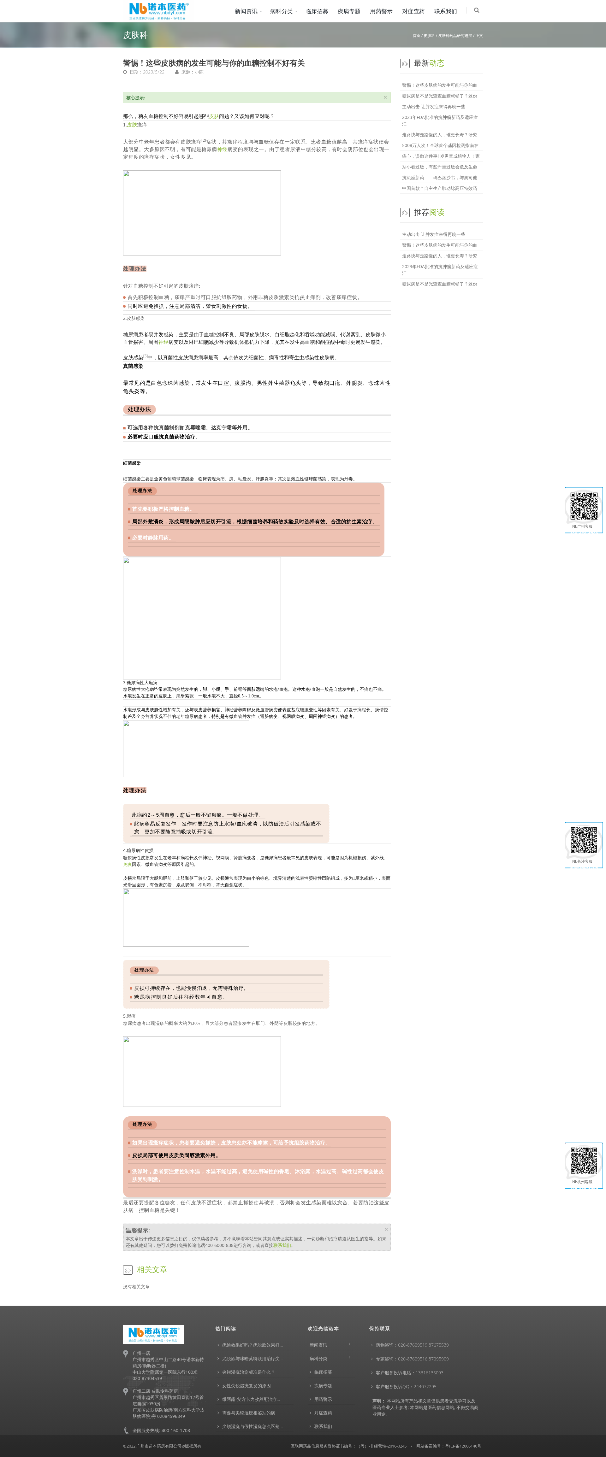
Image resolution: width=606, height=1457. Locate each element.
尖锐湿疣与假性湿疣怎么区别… (252, 1426)
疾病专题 (349, 11)
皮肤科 (429, 35)
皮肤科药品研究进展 (455, 35)
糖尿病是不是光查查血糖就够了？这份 (439, 96)
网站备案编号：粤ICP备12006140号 (448, 1446)
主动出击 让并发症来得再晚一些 (433, 106)
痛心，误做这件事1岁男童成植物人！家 (441, 156)
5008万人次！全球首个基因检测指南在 (440, 145)
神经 (222, 149)
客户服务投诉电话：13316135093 (409, 1373)
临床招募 (317, 11)
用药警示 (381, 11)
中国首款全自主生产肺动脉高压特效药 (439, 188)
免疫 (127, 864)
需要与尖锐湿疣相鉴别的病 (248, 1413)
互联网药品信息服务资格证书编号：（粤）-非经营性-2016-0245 (349, 1446)
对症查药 (413, 11)
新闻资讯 (246, 11)
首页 (416, 35)
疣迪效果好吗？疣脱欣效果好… (252, 1345)
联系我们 (445, 11)
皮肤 (214, 116)
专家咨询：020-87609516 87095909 (412, 1359)
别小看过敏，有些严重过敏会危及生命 (439, 167)
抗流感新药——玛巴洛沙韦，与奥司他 (439, 177)
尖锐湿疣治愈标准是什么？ (248, 1372)
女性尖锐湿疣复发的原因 (246, 1386)
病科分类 (281, 11)
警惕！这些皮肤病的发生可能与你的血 (439, 85)
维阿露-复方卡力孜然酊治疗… (251, 1399)
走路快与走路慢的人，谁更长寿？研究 (439, 135)
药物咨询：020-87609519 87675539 (412, 1345)
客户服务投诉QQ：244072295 (406, 1386)
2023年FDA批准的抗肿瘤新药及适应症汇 (440, 120)
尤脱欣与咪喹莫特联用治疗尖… (252, 1358)
